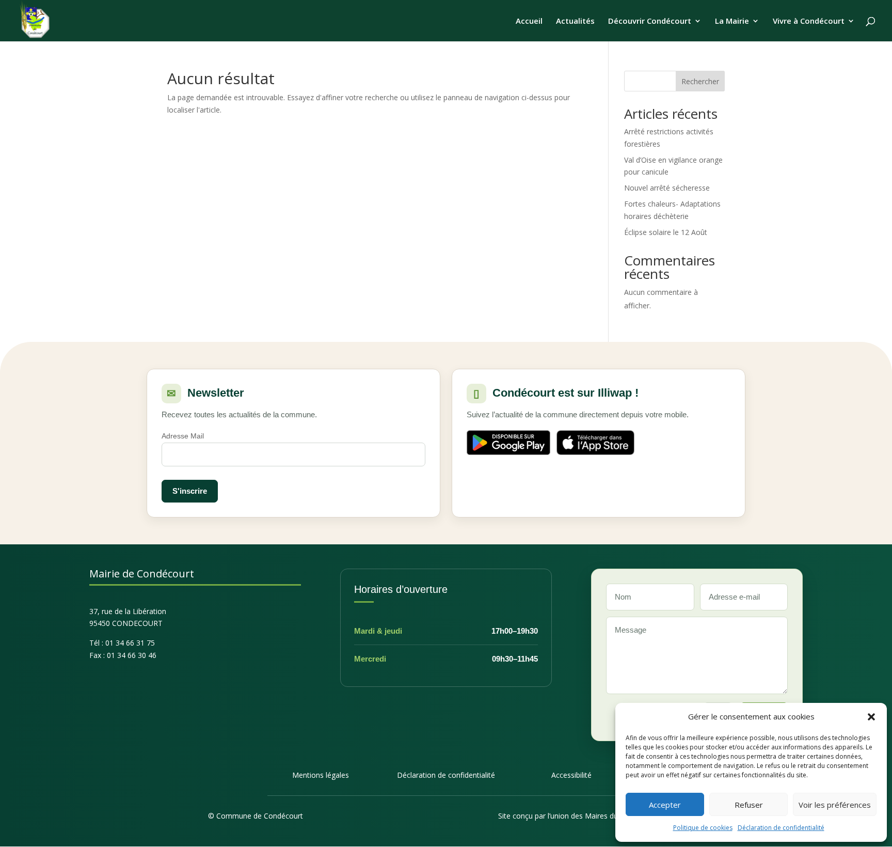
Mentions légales (320, 775)
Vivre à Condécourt (809, 21)
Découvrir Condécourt (649, 21)
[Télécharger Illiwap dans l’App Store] (595, 442)
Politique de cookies (702, 827)
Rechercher (700, 81)
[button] (871, 717)
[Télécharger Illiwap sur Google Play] (508, 442)
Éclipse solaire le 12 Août (665, 232)
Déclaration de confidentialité (781, 827)
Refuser (749, 804)
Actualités (575, 21)
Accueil (529, 21)
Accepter (665, 804)
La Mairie (732, 21)
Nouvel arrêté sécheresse (667, 188)
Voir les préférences (835, 804)
